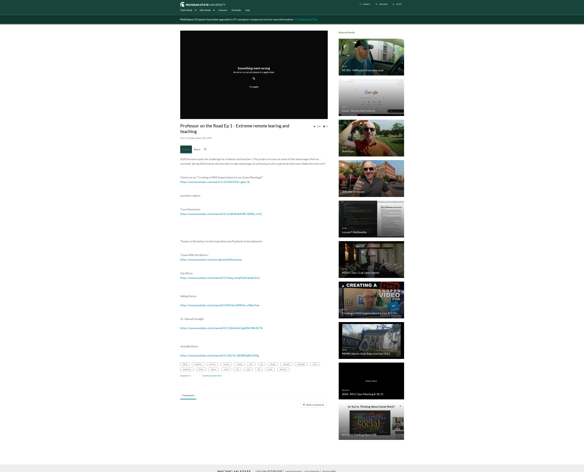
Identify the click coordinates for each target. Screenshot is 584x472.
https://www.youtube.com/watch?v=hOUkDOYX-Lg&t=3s (215, 182)
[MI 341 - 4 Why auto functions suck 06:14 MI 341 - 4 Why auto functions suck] (371, 57)
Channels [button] (222, 10)
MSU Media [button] (205, 10)
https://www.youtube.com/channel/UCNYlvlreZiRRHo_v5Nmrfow (219, 305)
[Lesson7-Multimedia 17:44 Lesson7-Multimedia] (371, 219)
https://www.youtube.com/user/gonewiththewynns (211, 259)
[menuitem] (190, 10)
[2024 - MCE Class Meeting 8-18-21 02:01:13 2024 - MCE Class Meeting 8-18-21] (371, 381)
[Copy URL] (254, 78)
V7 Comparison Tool (305, 19)
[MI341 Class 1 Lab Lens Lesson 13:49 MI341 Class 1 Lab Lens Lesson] (371, 259)
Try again (254, 86)
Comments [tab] (188, 395)
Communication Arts (212, 375)
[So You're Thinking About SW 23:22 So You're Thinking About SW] (371, 421)
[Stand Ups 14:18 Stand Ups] (371, 138)
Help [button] (247, 10)
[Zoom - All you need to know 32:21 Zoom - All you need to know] (371, 97)
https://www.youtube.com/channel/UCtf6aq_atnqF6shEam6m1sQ (219, 277)
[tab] (186, 149)
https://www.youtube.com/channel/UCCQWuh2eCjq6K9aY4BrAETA (221, 328)
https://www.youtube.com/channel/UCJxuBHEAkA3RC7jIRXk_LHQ (221, 214)
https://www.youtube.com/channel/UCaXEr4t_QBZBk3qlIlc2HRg (219, 355)
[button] (364, 4)
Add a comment (315, 404)
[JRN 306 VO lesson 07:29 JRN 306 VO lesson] (371, 178)
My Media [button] (236, 10)
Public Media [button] (186, 10)
